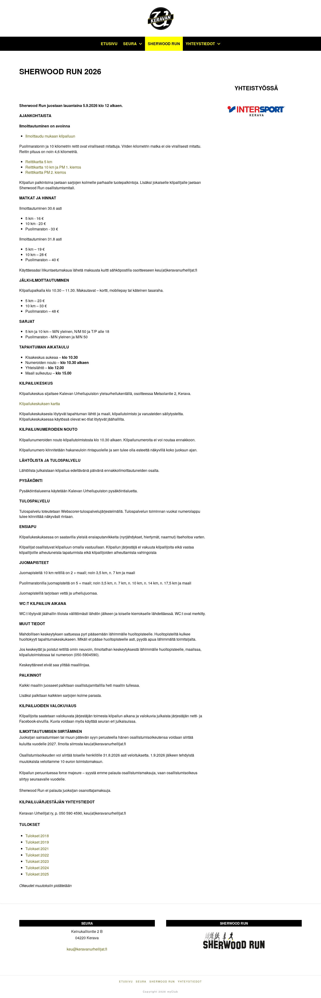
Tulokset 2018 (37, 835)
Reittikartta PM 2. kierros (45, 172)
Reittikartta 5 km (38, 161)
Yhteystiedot (190, 981)
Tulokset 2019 (37, 842)
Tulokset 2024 (37, 867)
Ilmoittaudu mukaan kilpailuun (50, 136)
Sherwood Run (162, 981)
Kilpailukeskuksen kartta (39, 403)
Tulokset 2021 (37, 848)
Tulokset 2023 (37, 861)
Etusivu (126, 981)
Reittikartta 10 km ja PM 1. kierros (53, 167)
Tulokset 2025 (37, 874)
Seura (141, 981)
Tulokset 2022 (37, 855)
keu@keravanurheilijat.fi (87, 949)
